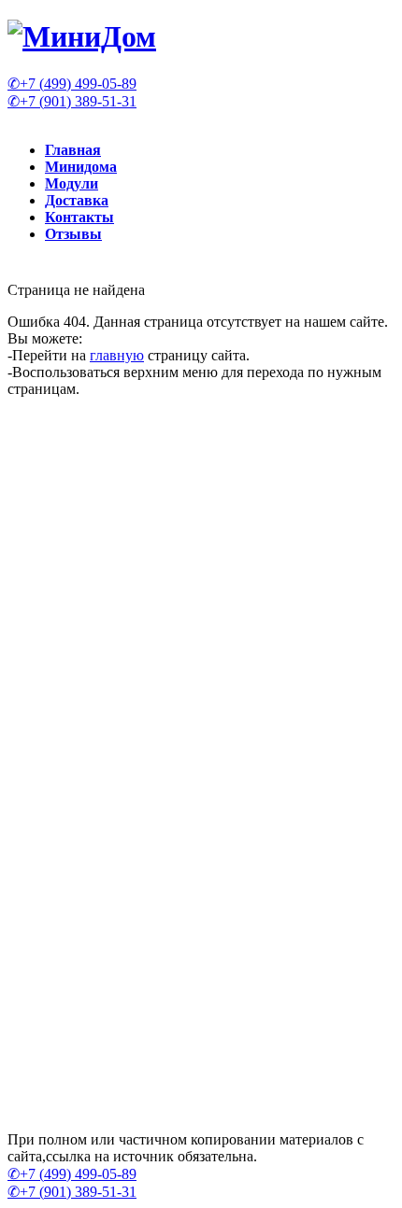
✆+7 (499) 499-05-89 (71, 83)
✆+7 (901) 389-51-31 (71, 101)
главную (117, 355)
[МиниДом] (81, 36)
